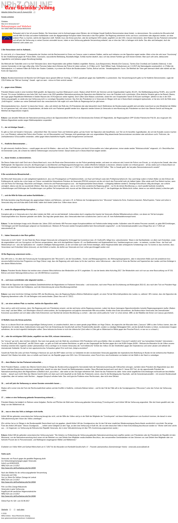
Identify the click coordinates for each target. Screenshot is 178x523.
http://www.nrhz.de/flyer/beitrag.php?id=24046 (18, 496)
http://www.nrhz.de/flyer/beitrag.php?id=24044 (18, 482)
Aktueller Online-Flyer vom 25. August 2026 (16, 12)
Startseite (4, 509)
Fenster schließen (7, 17)
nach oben (20, 509)
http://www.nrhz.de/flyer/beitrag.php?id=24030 (18, 468)
